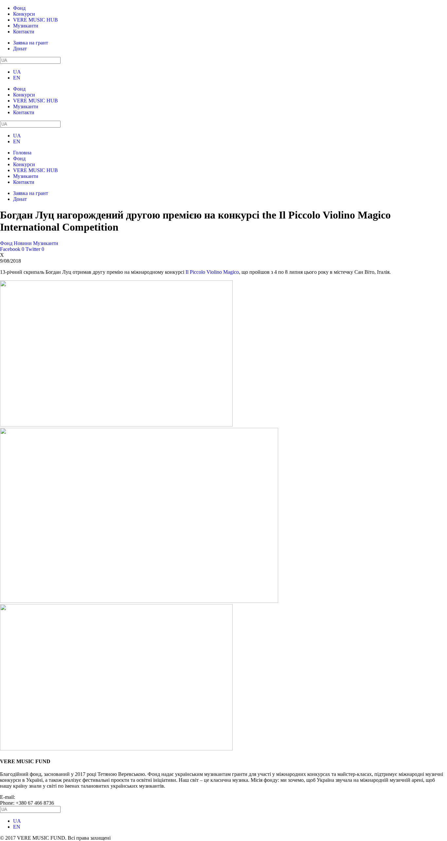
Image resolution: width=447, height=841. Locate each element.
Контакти (23, 31)
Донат (20, 48)
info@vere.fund (32, 797)
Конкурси (24, 14)
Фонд (19, 8)
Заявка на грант (30, 42)
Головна (22, 152)
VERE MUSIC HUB (35, 20)
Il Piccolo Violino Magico (212, 272)
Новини (23, 243)
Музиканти (25, 25)
